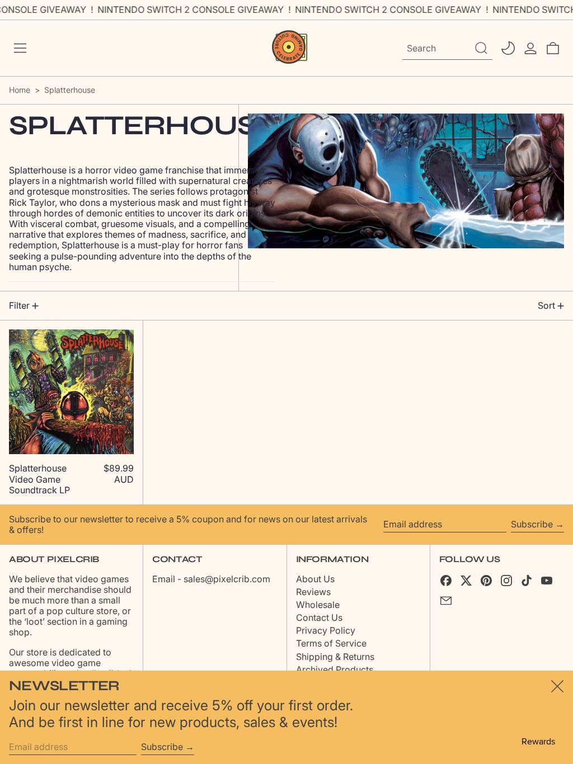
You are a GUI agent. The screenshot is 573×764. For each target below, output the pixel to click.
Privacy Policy (325, 630)
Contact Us (319, 617)
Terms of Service (331, 643)
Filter (19, 305)
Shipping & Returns (335, 656)
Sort (546, 305)
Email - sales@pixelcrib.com (211, 578)
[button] (553, 48)
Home (19, 90)
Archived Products (334, 669)
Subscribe (532, 524)
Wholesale (318, 604)
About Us (315, 578)
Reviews (313, 591)
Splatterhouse (69, 90)
